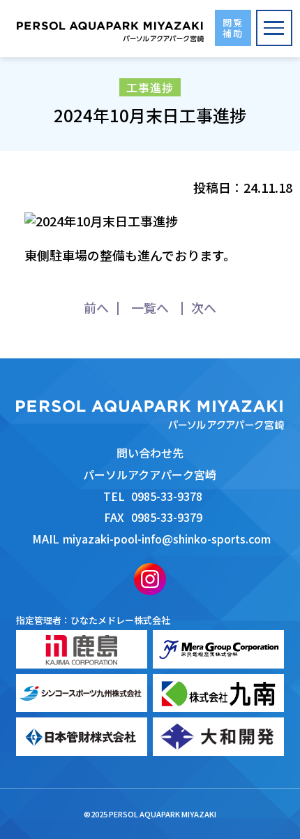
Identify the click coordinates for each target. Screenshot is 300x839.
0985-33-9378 (166, 496)
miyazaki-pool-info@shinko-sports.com (167, 538)
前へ (96, 307)
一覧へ (150, 307)
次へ (203, 307)
